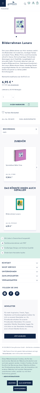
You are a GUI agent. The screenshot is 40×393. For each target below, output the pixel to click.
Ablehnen (12, 383)
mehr (5, 132)
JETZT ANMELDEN (20, 336)
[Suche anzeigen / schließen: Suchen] (25, 3)
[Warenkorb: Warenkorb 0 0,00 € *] (38, 3)
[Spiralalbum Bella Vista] (20, 155)
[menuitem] (3, 3)
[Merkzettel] (29, 3)
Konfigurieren (20, 389)
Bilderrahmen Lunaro (13, 214)
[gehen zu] (16, 36)
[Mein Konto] (33, 3)
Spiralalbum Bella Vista (14, 165)
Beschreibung (9, 129)
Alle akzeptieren (25, 383)
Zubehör (20, 141)
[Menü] (3, 3)
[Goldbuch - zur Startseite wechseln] (12, 3)
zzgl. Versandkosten (13, 85)
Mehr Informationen (12, 376)
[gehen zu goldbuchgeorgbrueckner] (17, 293)
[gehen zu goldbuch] (4, 293)
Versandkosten (7, 353)
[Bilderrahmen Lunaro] (20, 204)
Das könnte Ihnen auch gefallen (20, 189)
